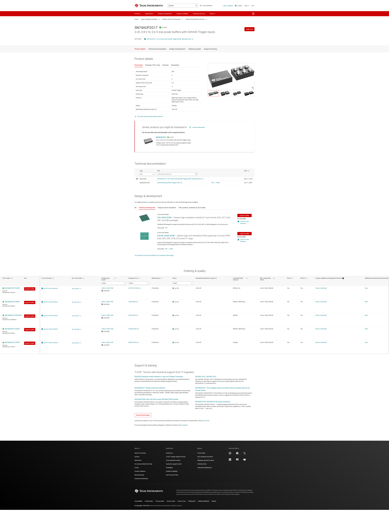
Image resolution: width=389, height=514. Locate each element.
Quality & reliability (171, 471)
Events (137, 467)
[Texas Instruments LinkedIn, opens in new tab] (230, 460)
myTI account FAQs (172, 475)
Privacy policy (159, 501)
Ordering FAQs (201, 464)
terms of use (205, 420)
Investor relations (140, 471)
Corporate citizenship (141, 478)
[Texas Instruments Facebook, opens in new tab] (237, 454)
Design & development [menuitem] (165, 13)
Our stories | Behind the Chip (143, 464)
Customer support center (174, 464)
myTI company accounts (205, 456)
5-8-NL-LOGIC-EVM (165, 235)
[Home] (149, 5)
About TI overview (140, 453)
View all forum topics (143, 415)
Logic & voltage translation (149, 19)
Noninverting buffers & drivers (195, 19)
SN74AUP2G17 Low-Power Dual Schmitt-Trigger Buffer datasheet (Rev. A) (170, 39)
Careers (137, 456)
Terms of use (181, 501)
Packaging (169, 467)
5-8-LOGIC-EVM (164, 217)
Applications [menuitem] (149, 13)
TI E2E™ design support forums (175, 456)
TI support (184, 425)
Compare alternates (198, 127)
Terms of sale (171, 501)
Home (136, 19)
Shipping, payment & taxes (205, 460)
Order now (249, 29)
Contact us (169, 453)
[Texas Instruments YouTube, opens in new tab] (244, 460)
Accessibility (138, 501)
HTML (171, 249)
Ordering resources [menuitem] (199, 13)
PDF (166, 228)
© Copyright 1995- (142, 505)
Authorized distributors (204, 467)
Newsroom (138, 460)
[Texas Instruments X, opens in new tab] (244, 454)
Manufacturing (139, 475)
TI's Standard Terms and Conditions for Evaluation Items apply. (154, 255)
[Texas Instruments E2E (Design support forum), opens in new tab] (237, 460)
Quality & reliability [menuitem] (182, 13)
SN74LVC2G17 (161, 137)
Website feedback (203, 501)
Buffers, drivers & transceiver (172, 19)
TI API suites (201, 453)
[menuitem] (253, 13)
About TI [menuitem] (212, 13)
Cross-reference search (173, 460)
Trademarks (192, 501)
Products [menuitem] (137, 13)
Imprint (214, 501)
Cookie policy (149, 501)
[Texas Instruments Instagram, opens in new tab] (230, 454)
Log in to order (244, 215)
